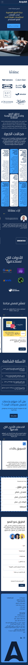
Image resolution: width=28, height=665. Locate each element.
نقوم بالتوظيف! (10, 598)
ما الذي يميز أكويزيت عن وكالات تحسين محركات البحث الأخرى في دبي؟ (13, 388)
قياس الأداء (22, 607)
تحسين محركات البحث (20, 605)
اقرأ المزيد (22, 349)
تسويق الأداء (22, 598)
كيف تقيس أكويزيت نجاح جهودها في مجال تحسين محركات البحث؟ (14, 382)
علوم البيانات (22, 609)
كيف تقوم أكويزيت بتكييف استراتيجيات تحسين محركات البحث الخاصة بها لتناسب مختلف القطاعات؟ (14, 369)
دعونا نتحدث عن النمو (13, 26)
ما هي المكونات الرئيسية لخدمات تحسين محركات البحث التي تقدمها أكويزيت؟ (15, 376)
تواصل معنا (14, 416)
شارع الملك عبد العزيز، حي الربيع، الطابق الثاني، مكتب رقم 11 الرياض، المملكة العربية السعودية (15, 626)
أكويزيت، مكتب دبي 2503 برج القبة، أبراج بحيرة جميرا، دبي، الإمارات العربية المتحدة (15, 623)
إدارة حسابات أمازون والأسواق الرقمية (21, 600)
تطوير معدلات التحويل (20, 603)
